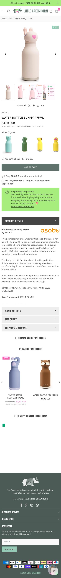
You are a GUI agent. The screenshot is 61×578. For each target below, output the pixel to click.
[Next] (55, 53)
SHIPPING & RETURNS (16, 327)
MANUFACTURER (13, 311)
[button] (56, 11)
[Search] (8, 11)
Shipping (19, 126)
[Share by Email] (42, 105)
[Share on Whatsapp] (38, 105)
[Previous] (5, 53)
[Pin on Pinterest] (34, 105)
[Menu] (3, 11)
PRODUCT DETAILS (14, 221)
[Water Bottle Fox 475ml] (45, 373)
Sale (6, 358)
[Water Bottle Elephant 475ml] (15, 373)
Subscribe (9, 549)
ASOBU (5, 112)
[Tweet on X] (29, 105)
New (55, 27)
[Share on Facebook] (25, 105)
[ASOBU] (50, 231)
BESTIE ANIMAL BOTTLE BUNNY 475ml (17, 303)
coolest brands (41, 493)
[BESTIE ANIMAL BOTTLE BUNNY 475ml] (8, 92)
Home (4, 19)
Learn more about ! (30, 499)
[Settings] (51, 11)
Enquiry (29, 159)
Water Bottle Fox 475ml (45, 395)
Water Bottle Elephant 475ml (15, 396)
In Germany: (31, 3)
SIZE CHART (11, 319)
